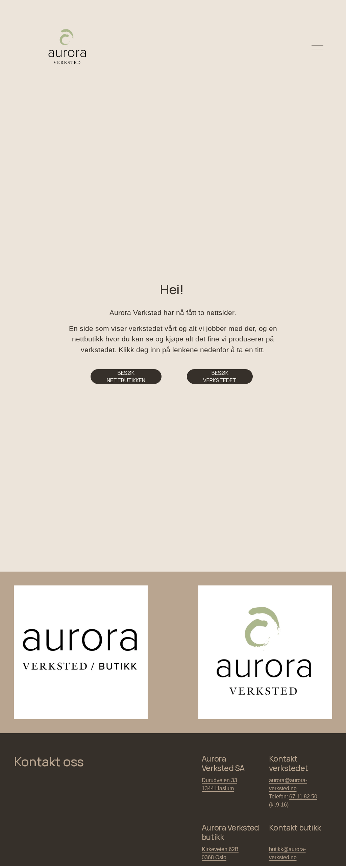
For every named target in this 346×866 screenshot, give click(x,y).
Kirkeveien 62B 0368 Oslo (220, 853)
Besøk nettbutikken (126, 376)
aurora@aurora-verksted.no (288, 784)
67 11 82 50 (303, 796)
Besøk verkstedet (220, 376)
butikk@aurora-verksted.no (287, 853)
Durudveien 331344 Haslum (219, 784)
